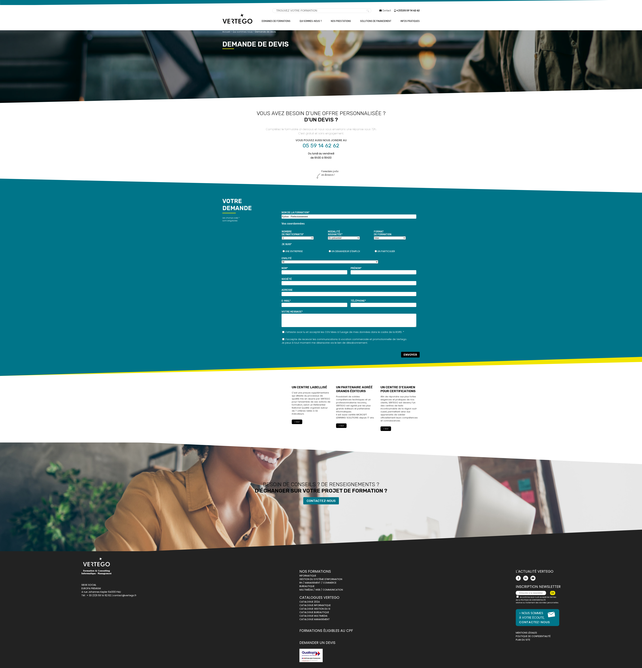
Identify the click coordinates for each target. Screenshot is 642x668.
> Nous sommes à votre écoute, (534, 617)
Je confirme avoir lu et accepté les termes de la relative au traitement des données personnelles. (537, 600)
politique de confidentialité (533, 600)
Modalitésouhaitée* (335, 233)
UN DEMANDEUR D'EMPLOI (345, 251)
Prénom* (356, 268)
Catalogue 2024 (309, 601)
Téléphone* (358, 300)
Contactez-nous (321, 501)
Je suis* (287, 244)
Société (287, 279)
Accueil (226, 31)
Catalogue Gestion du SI (314, 608)
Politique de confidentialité (533, 636)
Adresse (287, 290)
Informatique (307, 575)
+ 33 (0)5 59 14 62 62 (99, 595)
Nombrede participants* (293, 233)
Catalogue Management (314, 619)
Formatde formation (382, 233)
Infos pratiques (410, 21)
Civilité (287, 258)
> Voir (297, 422)
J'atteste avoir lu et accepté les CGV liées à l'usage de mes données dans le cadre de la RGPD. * (344, 332)
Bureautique (306, 586)
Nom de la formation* (295, 212)
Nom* (285, 268)
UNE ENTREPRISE (294, 251)
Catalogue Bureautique (314, 612)
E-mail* (286, 300)
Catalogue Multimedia (313, 615)
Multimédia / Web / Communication (321, 589)
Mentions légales (526, 632)
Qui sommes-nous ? (311, 21)
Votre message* (292, 311)
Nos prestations (341, 21)
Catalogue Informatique (315, 605)
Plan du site (523, 639)
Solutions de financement (375, 21)
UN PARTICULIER (386, 251)
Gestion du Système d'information (320, 579)
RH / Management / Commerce (317, 582)
